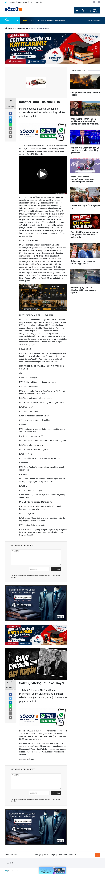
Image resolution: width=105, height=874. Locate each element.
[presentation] (12, 20)
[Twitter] (10, 117)
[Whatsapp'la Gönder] (10, 124)
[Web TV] (94, 2)
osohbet (10, 863)
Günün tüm (93, 20)
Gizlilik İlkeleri (62, 855)
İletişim (53, 855)
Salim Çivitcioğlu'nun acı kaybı (41, 20)
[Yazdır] (10, 132)
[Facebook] (10, 113)
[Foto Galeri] (99, 2)
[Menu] (77, 10)
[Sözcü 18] (13, 10)
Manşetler (12, 2)
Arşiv (31, 2)
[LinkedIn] (10, 121)
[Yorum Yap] (10, 136)
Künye (46, 855)
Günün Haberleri (22, 2)
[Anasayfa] (6, 2)
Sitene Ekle (39, 2)
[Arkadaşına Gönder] (10, 128)
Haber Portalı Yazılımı (15, 871)
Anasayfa (38, 855)
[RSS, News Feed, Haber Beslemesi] (97, 855)
